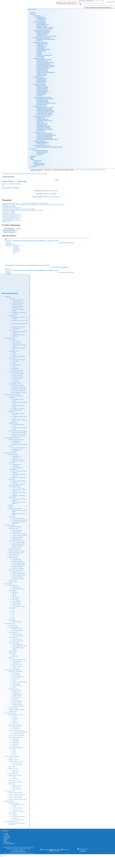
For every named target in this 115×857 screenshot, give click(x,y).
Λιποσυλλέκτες (12, 298)
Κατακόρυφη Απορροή (14, 627)
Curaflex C (14, 716)
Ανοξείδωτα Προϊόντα (13, 557)
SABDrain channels (13, 711)
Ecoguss (14, 352)
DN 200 (14, 754)
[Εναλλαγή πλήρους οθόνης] (2, 855)
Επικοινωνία (7, 842)
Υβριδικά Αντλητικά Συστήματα (12, 437)
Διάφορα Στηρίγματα (17, 538)
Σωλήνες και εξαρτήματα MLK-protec (17, 794)
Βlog (5, 840)
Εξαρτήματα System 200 (17, 370)
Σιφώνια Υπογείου (13, 358)
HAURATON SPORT (13, 708)
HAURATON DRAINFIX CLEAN (16, 709)
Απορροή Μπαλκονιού (17, 644)
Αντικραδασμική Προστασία (15, 526)
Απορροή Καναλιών (13, 650)
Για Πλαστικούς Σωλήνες (18, 733)
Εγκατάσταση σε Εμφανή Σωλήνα (19, 444)
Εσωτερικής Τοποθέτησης (18, 819)
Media (5, 839)
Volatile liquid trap (16, 364)
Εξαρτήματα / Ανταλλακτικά (18, 811)
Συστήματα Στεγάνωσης (10, 713)
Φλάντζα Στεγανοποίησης (14, 780)
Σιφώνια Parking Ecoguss (18, 373)
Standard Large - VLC (14, 759)
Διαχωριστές (8, 296)
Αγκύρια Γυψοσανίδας (17, 621)
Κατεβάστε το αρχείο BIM (49, 193)
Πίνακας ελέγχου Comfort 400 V (19, 434)
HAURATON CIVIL (13, 688)
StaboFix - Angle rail (17, 547)
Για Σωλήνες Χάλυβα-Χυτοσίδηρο (20, 732)
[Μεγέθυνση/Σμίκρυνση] (0, 855)
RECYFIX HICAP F (16, 702)
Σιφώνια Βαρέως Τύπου (14, 351)
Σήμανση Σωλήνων (13, 582)
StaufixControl (12, 479)
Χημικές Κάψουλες (16, 601)
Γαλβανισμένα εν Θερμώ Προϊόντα (16, 570)
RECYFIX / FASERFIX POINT (19, 682)
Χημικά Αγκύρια (12, 590)
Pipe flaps (11, 507)
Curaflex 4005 (15, 742)
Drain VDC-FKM (16, 787)
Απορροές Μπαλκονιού (14, 642)
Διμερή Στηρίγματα (16, 532)
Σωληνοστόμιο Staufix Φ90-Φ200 (19, 520)
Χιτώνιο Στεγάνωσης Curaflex (15, 737)
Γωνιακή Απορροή (13, 625)
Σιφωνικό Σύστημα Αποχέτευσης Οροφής (18, 799)
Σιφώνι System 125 (16, 343)
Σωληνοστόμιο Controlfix (18, 518)
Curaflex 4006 (15, 740)
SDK (13, 618)
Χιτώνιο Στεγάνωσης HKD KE (15, 747)
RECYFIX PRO (15, 673)
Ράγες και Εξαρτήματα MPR (18, 544)
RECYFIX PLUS (16, 675)
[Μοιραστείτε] (3, 855)
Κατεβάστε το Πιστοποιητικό (50, 190)
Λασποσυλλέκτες (12, 329)
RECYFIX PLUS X (16, 697)
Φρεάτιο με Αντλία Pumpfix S (19, 359)
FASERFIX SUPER (16, 690)
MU (13, 614)
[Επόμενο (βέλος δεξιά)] (2, 856)
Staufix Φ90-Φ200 (13, 469)
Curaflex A (14, 720)
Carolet (13, 654)
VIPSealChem (12, 784)
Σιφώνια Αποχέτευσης (10, 337)
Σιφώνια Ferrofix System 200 (18, 389)
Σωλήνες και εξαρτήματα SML (15, 792)
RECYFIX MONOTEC (17, 701)
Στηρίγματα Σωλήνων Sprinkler (19, 533)
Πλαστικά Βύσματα (13, 608)
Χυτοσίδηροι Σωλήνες (10, 790)
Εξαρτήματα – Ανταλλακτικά (18, 477)
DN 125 (14, 751)
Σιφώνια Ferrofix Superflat (18, 385)
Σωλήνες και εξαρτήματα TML (15, 796)
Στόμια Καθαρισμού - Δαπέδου (19, 392)
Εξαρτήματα (11, 657)
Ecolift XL (11, 446)
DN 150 (14, 752)
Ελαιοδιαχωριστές (13, 315)
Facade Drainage (16, 683)
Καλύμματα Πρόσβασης (14, 803)
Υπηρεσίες (7, 836)
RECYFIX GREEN (16, 685)
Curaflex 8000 (15, 744)
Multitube (11, 505)
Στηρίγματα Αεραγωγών (17, 537)
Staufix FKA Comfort (13, 454)
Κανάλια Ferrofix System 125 (18, 390)
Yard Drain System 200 (17, 377)
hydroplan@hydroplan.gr (104, 7)
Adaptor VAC (15, 770)
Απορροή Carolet (12, 652)
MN (13, 609)
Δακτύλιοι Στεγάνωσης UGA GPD (16, 735)
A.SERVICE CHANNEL (17, 706)
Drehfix (14, 363)
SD (13, 616)
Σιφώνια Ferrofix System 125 (18, 387)
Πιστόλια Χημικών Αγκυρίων (18, 606)
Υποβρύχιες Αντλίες (13, 422)
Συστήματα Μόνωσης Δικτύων (12, 821)
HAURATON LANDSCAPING (16, 671)
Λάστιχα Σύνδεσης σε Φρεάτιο (15, 782)
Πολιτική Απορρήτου (9, 843)
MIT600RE (14, 592)
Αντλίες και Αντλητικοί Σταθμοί (12, 394)
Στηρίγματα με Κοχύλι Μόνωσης (19, 535)
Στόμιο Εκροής (15, 668)
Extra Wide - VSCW (16, 763)
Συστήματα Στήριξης (9, 525)
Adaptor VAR (15, 771)
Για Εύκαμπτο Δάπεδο (17, 807)
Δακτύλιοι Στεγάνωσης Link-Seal (16, 730)
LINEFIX (14, 687)
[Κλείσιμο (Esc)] (5, 855)
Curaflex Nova (15, 723)
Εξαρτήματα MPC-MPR (17, 545)
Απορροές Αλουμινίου (10, 623)
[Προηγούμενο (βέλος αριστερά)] (0, 856)
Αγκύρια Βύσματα (9, 583)
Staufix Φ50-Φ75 (12, 497)
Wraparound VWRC (13, 773)
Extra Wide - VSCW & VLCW (16, 761)
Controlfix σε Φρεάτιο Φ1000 (15, 508)
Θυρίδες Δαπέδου (13, 813)
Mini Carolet (15, 656)
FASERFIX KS (15, 692)
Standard (18, 228)
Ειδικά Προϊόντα (12, 620)
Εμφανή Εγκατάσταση (17, 459)
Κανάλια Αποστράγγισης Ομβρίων (12, 669)
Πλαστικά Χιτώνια (16, 604)
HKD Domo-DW (16, 727)
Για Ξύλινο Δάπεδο (16, 809)
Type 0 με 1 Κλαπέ (16, 487)
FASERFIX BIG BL (16, 695)
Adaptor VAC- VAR (13, 768)
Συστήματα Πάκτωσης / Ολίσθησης (17, 551)
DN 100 (14, 749)
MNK (13, 611)
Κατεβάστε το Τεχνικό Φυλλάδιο (51, 196)
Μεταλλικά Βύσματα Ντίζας (18, 589)
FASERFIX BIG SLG (17, 694)
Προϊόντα (6, 835)
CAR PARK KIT (16, 663)
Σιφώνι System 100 (16, 341)
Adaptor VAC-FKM (16, 789)
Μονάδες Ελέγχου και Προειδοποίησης (17, 430)
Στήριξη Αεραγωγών (13, 556)
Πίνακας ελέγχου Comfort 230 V (19, 432)
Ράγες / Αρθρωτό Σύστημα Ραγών (16, 540)
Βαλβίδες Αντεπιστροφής (10, 452)
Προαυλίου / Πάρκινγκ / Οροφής (16, 371)
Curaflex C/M (15, 718)
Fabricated (14, 778)
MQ (13, 613)
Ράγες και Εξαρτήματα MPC (18, 542)
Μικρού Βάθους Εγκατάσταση (19, 447)
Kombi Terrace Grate (17, 664)
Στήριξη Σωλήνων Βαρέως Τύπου (16, 552)
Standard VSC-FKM (16, 785)
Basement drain (15, 368)
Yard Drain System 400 (17, 378)
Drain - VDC (11, 766)
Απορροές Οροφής (16, 382)
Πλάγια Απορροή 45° (13, 637)
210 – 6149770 (20, 850)
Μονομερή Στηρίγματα (17, 530)
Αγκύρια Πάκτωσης (16, 587)
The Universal (15, 361)
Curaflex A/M (15, 721)
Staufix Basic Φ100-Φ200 (14, 485)
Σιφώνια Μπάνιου (13, 339)
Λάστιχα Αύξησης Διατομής (15, 775)
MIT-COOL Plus (16, 597)
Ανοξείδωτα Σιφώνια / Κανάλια (15, 384)
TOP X (13, 680)
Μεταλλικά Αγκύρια (13, 585)
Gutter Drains (15, 380)
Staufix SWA (11, 462)
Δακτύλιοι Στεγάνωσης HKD (15, 725)
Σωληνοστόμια (12, 516)
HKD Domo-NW (16, 728)
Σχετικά (6, 833)
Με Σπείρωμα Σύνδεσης (17, 630)
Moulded (14, 777)
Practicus (14, 354)
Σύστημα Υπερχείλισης (17, 666)
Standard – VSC (12, 758)
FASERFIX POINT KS (17, 704)
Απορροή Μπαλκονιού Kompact (19, 646)
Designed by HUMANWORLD (83, 851)
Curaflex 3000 (15, 739)
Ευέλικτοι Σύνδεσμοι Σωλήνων (12, 756)
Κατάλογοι (7, 838)
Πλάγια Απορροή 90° (13, 632)
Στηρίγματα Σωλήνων (13, 528)
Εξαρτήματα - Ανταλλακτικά (18, 356)
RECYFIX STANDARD (17, 676)
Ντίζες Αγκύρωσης (16, 602)
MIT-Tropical (15, 599)
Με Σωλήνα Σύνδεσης (17, 628)
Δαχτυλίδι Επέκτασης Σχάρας (19, 659)
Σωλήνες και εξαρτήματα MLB (15, 797)
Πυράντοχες (15, 814)
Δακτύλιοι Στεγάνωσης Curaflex (16, 714)
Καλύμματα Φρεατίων (10, 801)
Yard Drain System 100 (17, 375)
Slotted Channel (15, 678)
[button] (5, 831)
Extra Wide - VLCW (17, 765)
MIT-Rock (14, 595)
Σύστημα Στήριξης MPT (14, 554)
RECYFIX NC (15, 699)
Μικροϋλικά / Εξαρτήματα (14, 549)
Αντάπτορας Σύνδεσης (17, 661)
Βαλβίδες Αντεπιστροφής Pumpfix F (17, 439)
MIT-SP (14, 594)
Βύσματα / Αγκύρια (13, 580)
